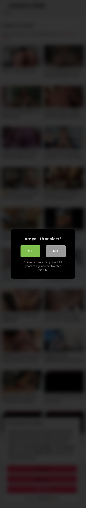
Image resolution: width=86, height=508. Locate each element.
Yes (30, 251)
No (55, 251)
